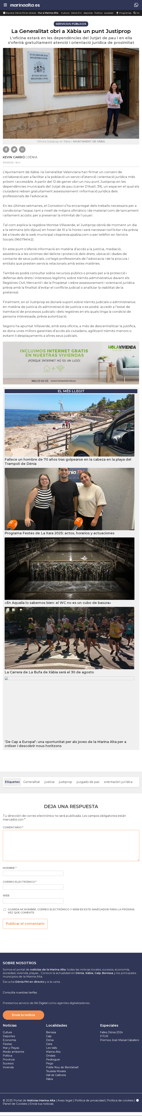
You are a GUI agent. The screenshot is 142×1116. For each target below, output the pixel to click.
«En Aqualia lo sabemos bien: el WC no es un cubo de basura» (58, 603)
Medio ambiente (13, 1051)
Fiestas (7, 1044)
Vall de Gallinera (56, 1075)
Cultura (65, 12)
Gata (49, 1044)
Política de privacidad (90, 1100)
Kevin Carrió (14, 157)
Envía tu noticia (23, 1015)
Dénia (50, 1040)
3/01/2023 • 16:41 (11, 162)
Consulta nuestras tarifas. (20, 992)
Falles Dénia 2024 (111, 1032)
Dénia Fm (76, 12)
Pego (49, 1063)
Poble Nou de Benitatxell (62, 1067)
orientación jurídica (118, 782)
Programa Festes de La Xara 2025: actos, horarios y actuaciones (59, 533)
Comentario (13, 827)
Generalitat (31, 782)
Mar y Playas (11, 1048)
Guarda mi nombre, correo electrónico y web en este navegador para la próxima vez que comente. (71, 911)
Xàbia (49, 1079)
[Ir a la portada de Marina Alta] (25, 5)
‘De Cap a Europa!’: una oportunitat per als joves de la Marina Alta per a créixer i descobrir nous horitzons (65, 744)
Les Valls (51, 1048)
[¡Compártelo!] (6, 149)
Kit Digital (41, 1003)
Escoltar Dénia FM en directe (21, 12)
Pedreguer (53, 1059)
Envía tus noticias (41, 1103)
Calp (49, 1036)
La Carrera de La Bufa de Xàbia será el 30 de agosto (49, 672)
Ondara (50, 1055)
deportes (88, 12)
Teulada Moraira (56, 1071)
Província (9, 1059)
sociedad (108, 12)
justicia (49, 782)
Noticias (10, 1025)
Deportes (9, 1036)
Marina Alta (53, 1051)
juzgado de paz (88, 782)
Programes (125, 12)
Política (98, 12)
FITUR (104, 1036)
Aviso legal (65, 1100)
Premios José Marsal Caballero (119, 1040)
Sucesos (8, 1063)
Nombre (9, 868)
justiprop (65, 782)
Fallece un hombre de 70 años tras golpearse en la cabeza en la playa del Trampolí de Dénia (68, 461)
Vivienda (8, 1067)
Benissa (51, 1032)
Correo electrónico (19, 881)
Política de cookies (120, 1100)
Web (6, 895)
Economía (9, 1040)
